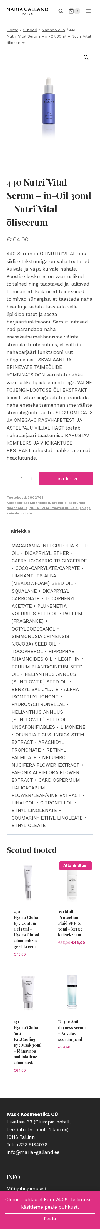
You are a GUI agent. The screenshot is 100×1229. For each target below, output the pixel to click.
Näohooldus (17, 508)
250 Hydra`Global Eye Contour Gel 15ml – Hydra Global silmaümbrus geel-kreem (26, 929)
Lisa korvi (66, 478)
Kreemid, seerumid (68, 503)
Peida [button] (50, 1218)
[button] (86, 57)
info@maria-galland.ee (33, 1152)
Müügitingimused (26, 1188)
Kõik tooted (40, 503)
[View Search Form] (61, 11)
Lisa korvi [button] (27, 966)
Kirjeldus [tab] (20, 531)
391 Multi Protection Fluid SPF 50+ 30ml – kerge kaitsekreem (71, 923)
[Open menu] (88, 11)
